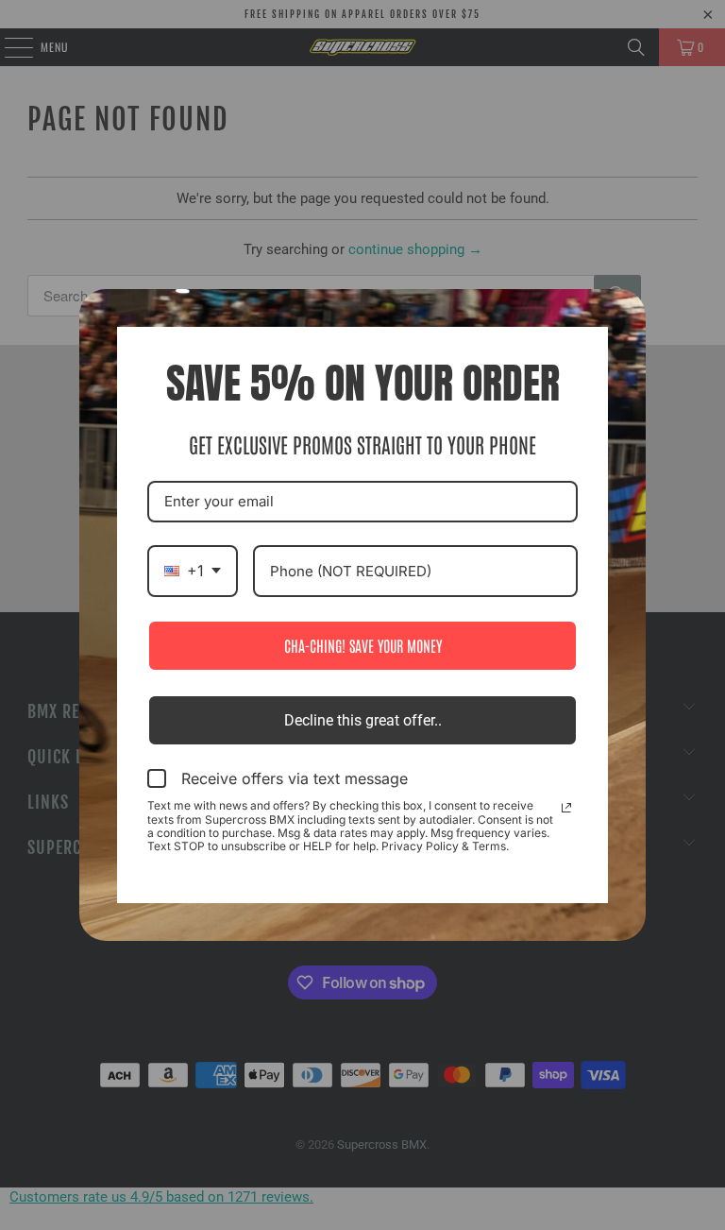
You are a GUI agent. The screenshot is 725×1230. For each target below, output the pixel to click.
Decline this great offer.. (363, 720)
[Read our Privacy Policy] (566, 807)
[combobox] (192, 571)
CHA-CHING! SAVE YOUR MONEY (363, 645)
